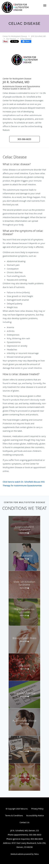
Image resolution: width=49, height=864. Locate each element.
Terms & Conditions (14, 815)
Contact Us (24, 822)
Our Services (11, 38)
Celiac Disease (25, 38)
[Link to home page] (20, 7)
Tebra (36, 854)
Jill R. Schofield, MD (38, 36)
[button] (44, 5)
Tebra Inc (24, 809)
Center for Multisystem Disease (15, 36)
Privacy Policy (37, 808)
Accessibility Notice (35, 815)
